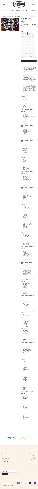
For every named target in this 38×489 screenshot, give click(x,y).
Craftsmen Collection (33, 461)
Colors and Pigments (6, 16)
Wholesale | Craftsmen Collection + (14, 13)
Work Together (32, 10)
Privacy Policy (32, 456)
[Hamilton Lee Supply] (19, 4)
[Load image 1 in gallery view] (10, 24)
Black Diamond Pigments (26, 28)
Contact (31, 452)
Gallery (27, 10)
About (23, 10)
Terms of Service (32, 458)
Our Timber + (5, 10)
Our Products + (11, 10)
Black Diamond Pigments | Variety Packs (15, 16)
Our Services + (18, 10)
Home (2, 16)
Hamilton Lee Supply (6, 485)
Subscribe (5, 474)
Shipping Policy (32, 453)
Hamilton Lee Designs (25, 13)
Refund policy (32, 455)
